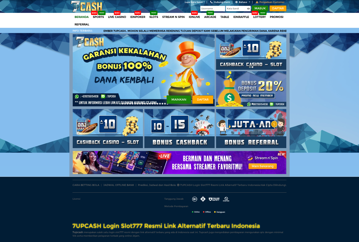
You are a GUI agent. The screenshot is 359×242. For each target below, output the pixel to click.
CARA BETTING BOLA (86, 185)
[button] (120, 104)
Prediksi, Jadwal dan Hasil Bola (157, 185)
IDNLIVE (194, 16)
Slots (153, 16)
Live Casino (117, 16)
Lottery (259, 16)
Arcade (210, 16)
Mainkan (178, 99)
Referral (82, 24)
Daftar (278, 8)
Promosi (276, 16)
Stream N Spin (173, 16)
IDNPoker (137, 16)
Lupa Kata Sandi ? (195, 2)
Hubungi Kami (222, 2)
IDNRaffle (241, 16)
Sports (98, 16)
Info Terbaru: (83, 30)
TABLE (224, 16)
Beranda (82, 16)
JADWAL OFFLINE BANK (118, 185)
